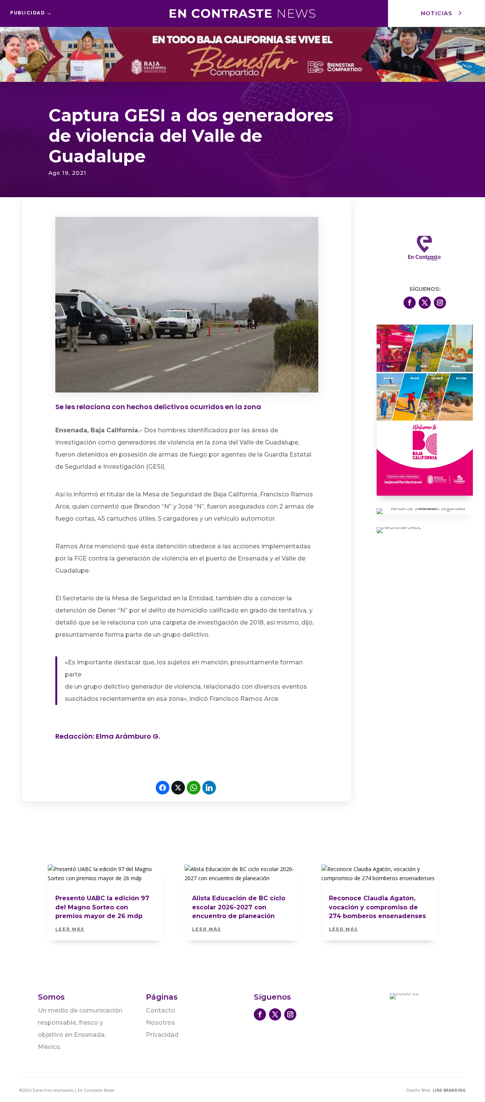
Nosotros (160, 1022)
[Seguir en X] (425, 303)
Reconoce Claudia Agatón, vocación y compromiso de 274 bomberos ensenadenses (377, 907)
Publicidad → (31, 12)
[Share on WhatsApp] (193, 787)
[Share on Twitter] (178, 787)
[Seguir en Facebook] (410, 303)
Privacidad (162, 1034)
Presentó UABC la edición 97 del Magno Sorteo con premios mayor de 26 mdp (102, 907)
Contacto (160, 1010)
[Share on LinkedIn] (209, 787)
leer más (69, 929)
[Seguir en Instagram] (440, 303)
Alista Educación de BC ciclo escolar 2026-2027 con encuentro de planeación (238, 907)
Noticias (436, 13)
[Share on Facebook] (162, 787)
